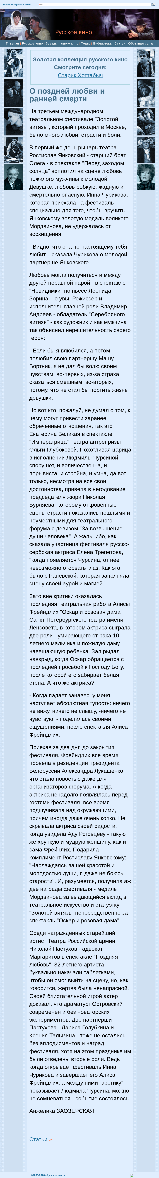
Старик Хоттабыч (80, 75)
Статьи (119, 43)
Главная (12, 43)
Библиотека (102, 43)
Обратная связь (141, 43)
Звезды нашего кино (62, 43)
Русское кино (32, 43)
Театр (85, 43)
